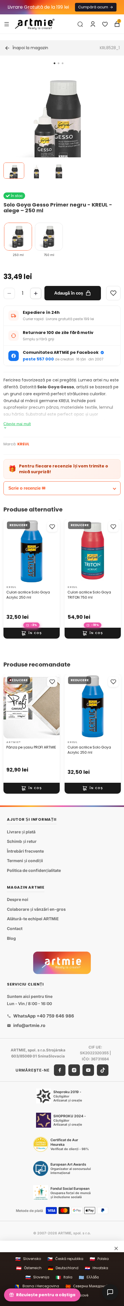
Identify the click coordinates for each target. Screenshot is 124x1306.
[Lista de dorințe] (105, 24)
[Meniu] (6, 23)
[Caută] (80, 24)
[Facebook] (59, 1070)
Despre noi (17, 899)
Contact (14, 928)
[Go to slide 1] (54, 63)
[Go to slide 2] (58, 63)
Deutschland (63, 1268)
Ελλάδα (89, 1277)
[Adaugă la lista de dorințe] (52, 527)
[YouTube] (88, 1070)
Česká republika (65, 1259)
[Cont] (93, 24)
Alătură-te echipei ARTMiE (33, 919)
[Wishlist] (113, 293)
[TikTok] (102, 1070)
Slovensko (28, 1259)
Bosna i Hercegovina (37, 1286)
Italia (64, 1277)
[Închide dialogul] (116, 1248)
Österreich (29, 1268)
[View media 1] (13, 171)
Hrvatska (96, 1268)
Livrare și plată (21, 831)
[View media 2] (36, 171)
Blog (11, 938)
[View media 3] (58, 171)
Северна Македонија (87, 1286)
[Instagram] (74, 1070)
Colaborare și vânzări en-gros (36, 909)
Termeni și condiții (25, 860)
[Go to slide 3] (62, 63)
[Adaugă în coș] (31, 633)
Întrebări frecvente (25, 851)
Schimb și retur (22, 841)
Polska (99, 1259)
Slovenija (37, 1277)
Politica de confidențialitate (34, 870)
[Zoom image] (58, 125)
